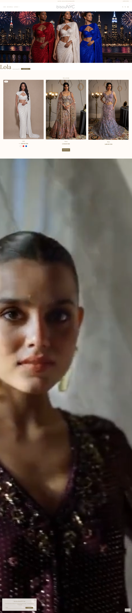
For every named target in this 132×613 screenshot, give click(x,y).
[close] (35, 600)
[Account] (122, 7)
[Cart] (128, 7)
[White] (21, 146)
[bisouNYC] (66, 6)
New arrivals (66, 78)
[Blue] (26, 146)
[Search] (125, 7)
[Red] (23, 146)
